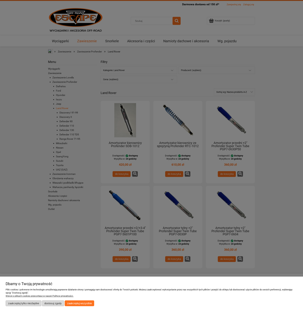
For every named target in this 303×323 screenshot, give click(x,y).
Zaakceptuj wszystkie (79, 303)
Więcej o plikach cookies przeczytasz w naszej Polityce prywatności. (39, 296)
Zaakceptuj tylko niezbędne (23, 303)
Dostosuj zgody (53, 303)
